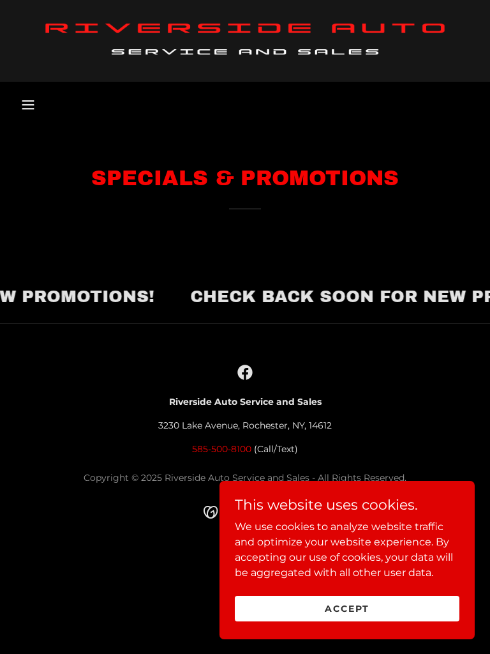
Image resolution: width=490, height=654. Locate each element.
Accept (347, 608)
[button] (28, 105)
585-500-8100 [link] (221, 449)
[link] (245, 40)
